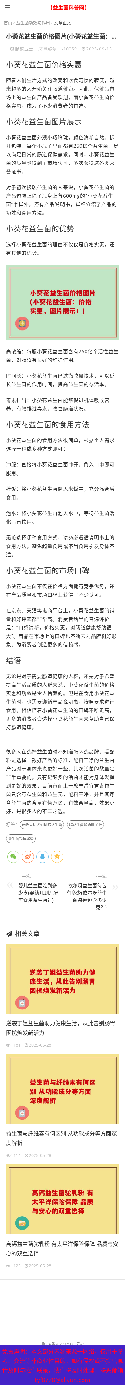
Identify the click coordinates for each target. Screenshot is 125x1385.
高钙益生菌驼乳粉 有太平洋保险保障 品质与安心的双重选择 (62, 1248)
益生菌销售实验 (21, 838)
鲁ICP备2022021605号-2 (62, 1344)
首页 (8, 23)
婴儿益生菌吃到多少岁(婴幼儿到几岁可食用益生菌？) (38, 892)
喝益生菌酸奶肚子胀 (85, 824)
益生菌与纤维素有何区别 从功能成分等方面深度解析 (61, 1138)
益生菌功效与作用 (33, 23)
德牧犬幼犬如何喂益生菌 (42, 824)
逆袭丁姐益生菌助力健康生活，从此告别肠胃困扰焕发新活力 (60, 1028)
